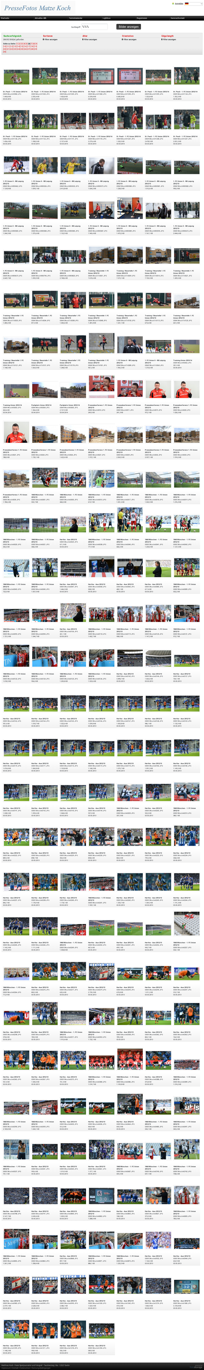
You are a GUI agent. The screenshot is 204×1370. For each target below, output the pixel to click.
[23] (14, 49)
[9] (36, 44)
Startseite (5, 18)
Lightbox (106, 18)
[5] (27, 44)
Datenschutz (25, 1368)
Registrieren (142, 18)
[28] (32, 49)
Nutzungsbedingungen (41, 1368)
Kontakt (15, 1368)
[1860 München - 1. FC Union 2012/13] (45, 477)
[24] (18, 49)
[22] (11, 49)
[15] (21, 46)
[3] (22, 44)
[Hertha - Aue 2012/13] (73, 524)
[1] (17, 44)
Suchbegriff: (76, 27)
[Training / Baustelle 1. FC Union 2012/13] (101, 255)
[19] (35, 46)
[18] (32, 46)
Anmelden (179, 4)
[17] (28, 46)
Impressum (6, 1368)
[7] (32, 44)
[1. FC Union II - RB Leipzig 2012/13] (16, 165)
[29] (35, 49)
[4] (24, 44)
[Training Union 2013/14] (186, 346)
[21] (8, 49)
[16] (25, 46)
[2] (19, 44)
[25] (21, 49)
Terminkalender (75, 18)
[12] (11, 46)
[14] (18, 46)
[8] (34, 44)
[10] (4, 46)
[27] (28, 49)
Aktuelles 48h (40, 18)
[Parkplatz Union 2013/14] (45, 390)
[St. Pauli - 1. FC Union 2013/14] (16, 77)
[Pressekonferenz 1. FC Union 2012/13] (101, 387)
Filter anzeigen (51, 40)
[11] (8, 46)
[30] (4, 52)
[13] (14, 46)
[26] (25, 49)
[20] (4, 49)
